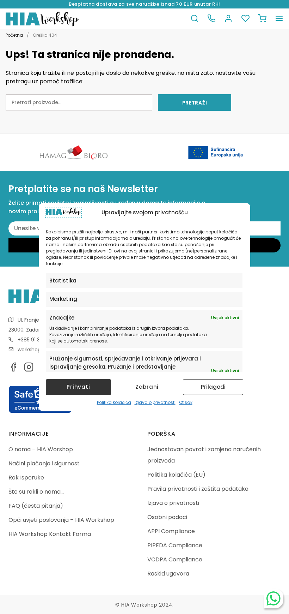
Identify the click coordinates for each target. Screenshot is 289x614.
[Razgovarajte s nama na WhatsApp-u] (273, 598)
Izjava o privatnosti (155, 402)
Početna (14, 35)
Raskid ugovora (168, 574)
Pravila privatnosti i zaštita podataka (197, 489)
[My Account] (228, 19)
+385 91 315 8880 (38, 339)
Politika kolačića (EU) (176, 475)
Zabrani (147, 387)
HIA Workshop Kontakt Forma (49, 534)
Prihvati (78, 387)
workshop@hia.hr (38, 349)
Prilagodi (213, 387)
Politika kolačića (114, 402)
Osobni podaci (167, 517)
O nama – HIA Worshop (40, 449)
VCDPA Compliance (174, 559)
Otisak (185, 402)
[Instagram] (29, 369)
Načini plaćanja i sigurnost (44, 463)
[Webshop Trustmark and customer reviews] (40, 411)
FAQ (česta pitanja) (35, 506)
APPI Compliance (171, 531)
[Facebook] (13, 369)
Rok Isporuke (26, 477)
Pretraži (194, 102)
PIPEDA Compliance (174, 545)
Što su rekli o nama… (36, 492)
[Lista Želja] (245, 19)
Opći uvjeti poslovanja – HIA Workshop (61, 520)
